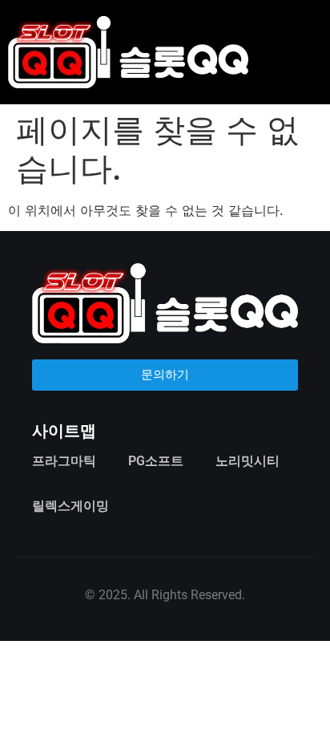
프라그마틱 (64, 460)
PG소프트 (155, 460)
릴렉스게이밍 (70, 505)
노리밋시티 (247, 460)
